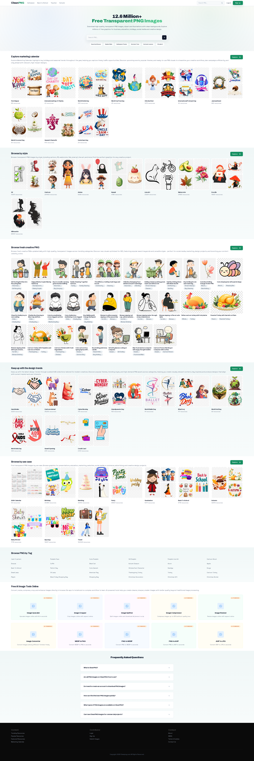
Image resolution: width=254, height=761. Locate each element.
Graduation (149, 500)
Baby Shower (15, 540)
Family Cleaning (84, 286)
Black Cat (92, 563)
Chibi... (14, 319)
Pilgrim (13, 577)
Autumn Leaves (148, 44)
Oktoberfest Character (136, 568)
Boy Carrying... (58, 288)
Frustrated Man (139, 354)
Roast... (214, 319)
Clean (17, 2)
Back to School (42, 3)
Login (91, 733)
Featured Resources (18, 739)
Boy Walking (88, 322)
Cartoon (47, 192)
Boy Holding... (97, 354)
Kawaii (113, 192)
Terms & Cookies (173, 739)
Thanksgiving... (33, 352)
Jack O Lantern (16, 559)
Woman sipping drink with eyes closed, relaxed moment (18, 349)
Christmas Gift (172, 577)
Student (160, 44)
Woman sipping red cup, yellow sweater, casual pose (126, 317)
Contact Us (172, 742)
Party (113, 500)
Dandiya (170, 568)
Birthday (48, 500)
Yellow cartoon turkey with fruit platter (194, 315)
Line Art (147, 192)
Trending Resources (18, 733)
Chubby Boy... (33, 322)
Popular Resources (17, 736)
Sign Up (92, 736)
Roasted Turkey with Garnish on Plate (223, 315)
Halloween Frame (121, 44)
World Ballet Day (150, 409)
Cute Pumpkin (93, 559)
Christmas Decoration (136, 577)
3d (12, 192)
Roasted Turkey (225, 319)
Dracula (13, 563)
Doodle (213, 192)
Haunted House (96, 44)
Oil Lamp (53, 572)
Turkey (192, 319)
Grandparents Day (117, 409)
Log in (229, 3)
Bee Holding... (205, 288)
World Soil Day (216, 409)
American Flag (94, 572)
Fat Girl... (104, 319)
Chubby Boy (16, 322)
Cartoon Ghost (212, 559)
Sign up (238, 3)
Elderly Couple (37, 288)
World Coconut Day (17, 140)
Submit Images (95, 739)
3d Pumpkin (132, 559)
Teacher (54, 3)
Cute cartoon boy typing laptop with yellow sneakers (82, 349)
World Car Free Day (117, 101)
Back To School (183, 500)
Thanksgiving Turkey (135, 572)
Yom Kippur (15, 101)
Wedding (81, 500)
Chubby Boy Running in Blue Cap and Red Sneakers (36, 317)
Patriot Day (54, 568)
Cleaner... (149, 288)
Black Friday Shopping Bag (59, 577)
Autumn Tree (135, 44)
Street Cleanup (150, 286)
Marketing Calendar (17, 742)
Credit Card (82, 448)
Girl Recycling (16, 288)
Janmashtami (216, 101)
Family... (73, 286)
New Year (48, 540)
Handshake (15, 409)
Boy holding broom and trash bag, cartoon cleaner (190, 283)
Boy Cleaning (189, 288)
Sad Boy (170, 288)
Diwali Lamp (15, 572)
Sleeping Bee (230, 285)
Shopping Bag (94, 577)
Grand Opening (50, 448)
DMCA (170, 736)
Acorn (170, 563)
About (170, 733)
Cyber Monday (83, 409)
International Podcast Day (187, 101)
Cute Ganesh (93, 568)
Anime (80, 192)
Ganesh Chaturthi (51, 140)
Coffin (52, 563)
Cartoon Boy (81, 354)
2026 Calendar (16, 500)
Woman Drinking (126, 322)
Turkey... (44, 352)
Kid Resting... (172, 286)
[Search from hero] (164, 37)
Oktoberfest (149, 101)
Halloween (31, 3)
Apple (209, 563)
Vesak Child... (97, 352)
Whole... (184, 319)
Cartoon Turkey (212, 572)
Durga (209, 568)
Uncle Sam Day (83, 140)
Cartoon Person (168, 352)
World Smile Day (83, 101)
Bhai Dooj (181, 409)
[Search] (222, 3)
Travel (80, 540)
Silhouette (14, 231)
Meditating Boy (53, 322)
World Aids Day (16, 448)
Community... (100, 286)
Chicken (58, 354)
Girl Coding (121, 352)
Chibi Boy (138, 286)
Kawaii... (79, 352)
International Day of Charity (54, 101)
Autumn (62, 3)
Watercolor (182, 192)
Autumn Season (134, 563)
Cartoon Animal (50, 409)
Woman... (113, 319)
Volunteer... (16, 286)
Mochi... (203, 286)
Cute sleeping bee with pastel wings (229, 282)
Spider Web (108, 44)
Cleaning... (110, 286)
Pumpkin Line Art (173, 559)
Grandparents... (38, 286)
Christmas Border (212, 577)
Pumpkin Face (54, 559)
